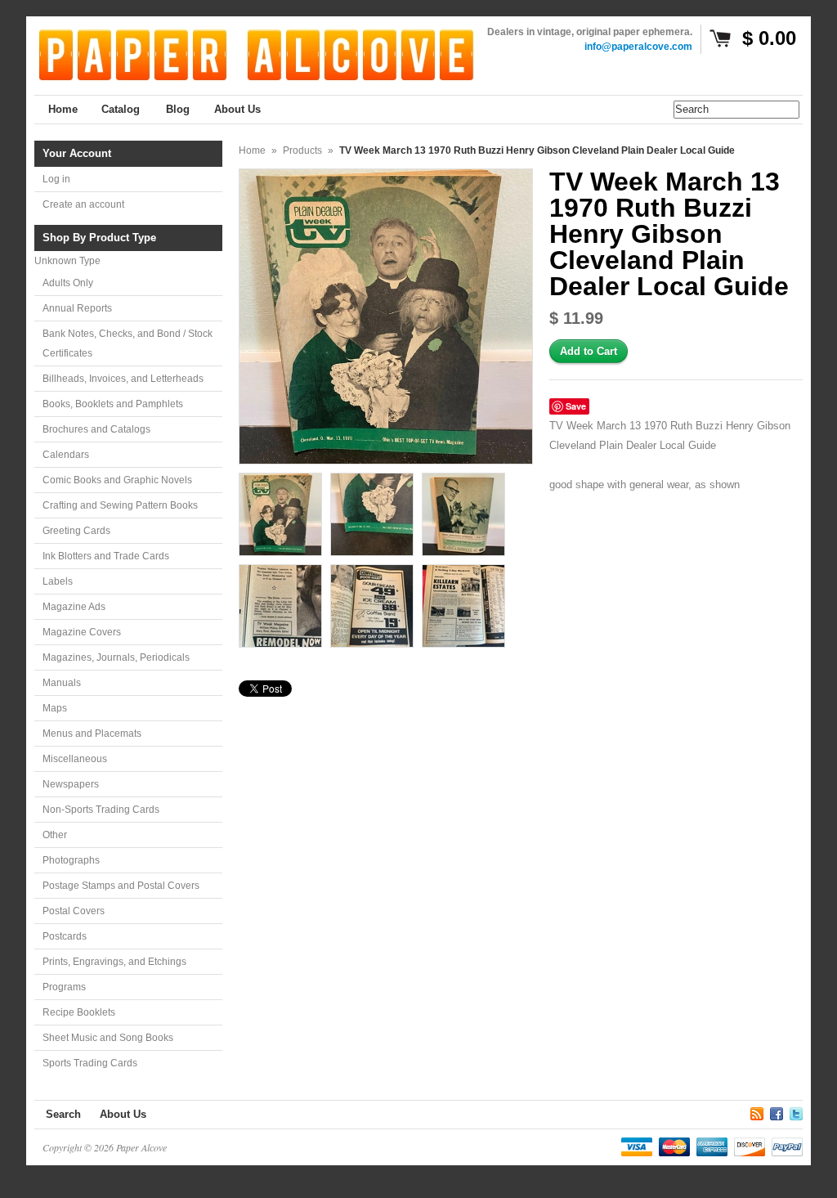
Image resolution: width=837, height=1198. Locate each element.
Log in (56, 179)
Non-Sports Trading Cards (101, 809)
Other (55, 835)
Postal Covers (74, 911)
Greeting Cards (76, 530)
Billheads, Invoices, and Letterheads (123, 378)
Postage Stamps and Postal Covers (121, 885)
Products (302, 150)
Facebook (776, 1111)
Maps (55, 708)
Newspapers (71, 784)
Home (252, 150)
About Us (123, 1114)
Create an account (83, 204)
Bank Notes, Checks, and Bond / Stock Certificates (128, 343)
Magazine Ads (74, 606)
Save (576, 406)
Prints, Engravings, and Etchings (114, 961)
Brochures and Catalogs (96, 429)
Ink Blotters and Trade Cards (106, 556)
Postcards (65, 936)
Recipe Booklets (79, 1012)
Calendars (66, 454)
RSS (756, 1111)
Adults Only (68, 283)
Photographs (71, 860)
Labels (58, 581)
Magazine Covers (82, 632)
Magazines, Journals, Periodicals (116, 657)
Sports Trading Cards (90, 1063)
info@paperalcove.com (638, 46)
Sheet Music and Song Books (108, 1037)
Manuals (62, 683)
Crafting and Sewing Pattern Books (120, 505)
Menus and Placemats (92, 733)
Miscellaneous (75, 759)
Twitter (796, 1111)
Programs (64, 987)
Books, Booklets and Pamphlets (113, 404)
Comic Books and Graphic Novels (117, 480)
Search (63, 1114)
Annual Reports (77, 308)
